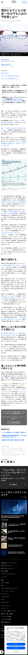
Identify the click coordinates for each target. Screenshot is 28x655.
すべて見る (24, 497)
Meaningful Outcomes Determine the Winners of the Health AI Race (12, 516)
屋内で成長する (5, 73)
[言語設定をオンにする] (2, 652)
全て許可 (16, 647)
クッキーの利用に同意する (14, 422)
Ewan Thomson (5, 59)
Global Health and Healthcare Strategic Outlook (12, 232)
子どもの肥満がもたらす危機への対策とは (14, 432)
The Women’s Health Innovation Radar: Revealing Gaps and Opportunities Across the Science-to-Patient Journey (16, 546)
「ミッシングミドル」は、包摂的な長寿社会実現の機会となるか (17, 525)
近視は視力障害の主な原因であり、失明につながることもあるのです (13, 143)
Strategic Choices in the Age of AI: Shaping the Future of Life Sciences (16, 552)
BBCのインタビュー (20, 391)
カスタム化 (16, 651)
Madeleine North (5, 64)
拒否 (16, 644)
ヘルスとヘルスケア (6, 8)
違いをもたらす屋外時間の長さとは (10, 78)
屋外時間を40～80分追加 (16, 376)
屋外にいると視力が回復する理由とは (10, 76)
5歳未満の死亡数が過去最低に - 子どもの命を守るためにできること (14, 436)
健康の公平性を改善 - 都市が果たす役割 (13, 440)
